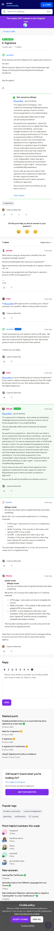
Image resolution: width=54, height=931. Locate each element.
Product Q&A (9, 31)
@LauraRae (18, 101)
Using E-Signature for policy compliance (19, 754)
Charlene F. (13, 831)
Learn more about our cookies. (27, 914)
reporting (7, 816)
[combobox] (27, 11)
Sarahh (9, 502)
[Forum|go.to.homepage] (13, 5)
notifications (20, 816)
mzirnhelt (13, 853)
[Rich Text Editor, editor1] (27, 685)
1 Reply (5, 889)
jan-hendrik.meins (16, 861)
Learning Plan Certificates (12, 875)
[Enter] (4, 11)
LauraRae (10, 55)
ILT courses (33, 816)
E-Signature (7, 739)
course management (32, 811)
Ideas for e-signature (11, 731)
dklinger (9, 409)
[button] (2, 5)
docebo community (11, 811)
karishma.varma (16, 838)
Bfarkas (9, 576)
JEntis (12, 846)
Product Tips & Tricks (11, 757)
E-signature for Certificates (13, 746)
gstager (9, 250)
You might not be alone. (15, 782)
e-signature (8, 203)
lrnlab (8, 299)
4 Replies (6, 878)
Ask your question (27, 792)
